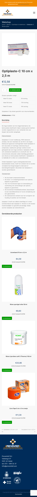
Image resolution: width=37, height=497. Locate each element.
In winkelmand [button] (7, 266)
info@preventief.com (9, 466)
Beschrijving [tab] (5, 120)
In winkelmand (15, 90)
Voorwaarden (18, 494)
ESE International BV (23, 4)
